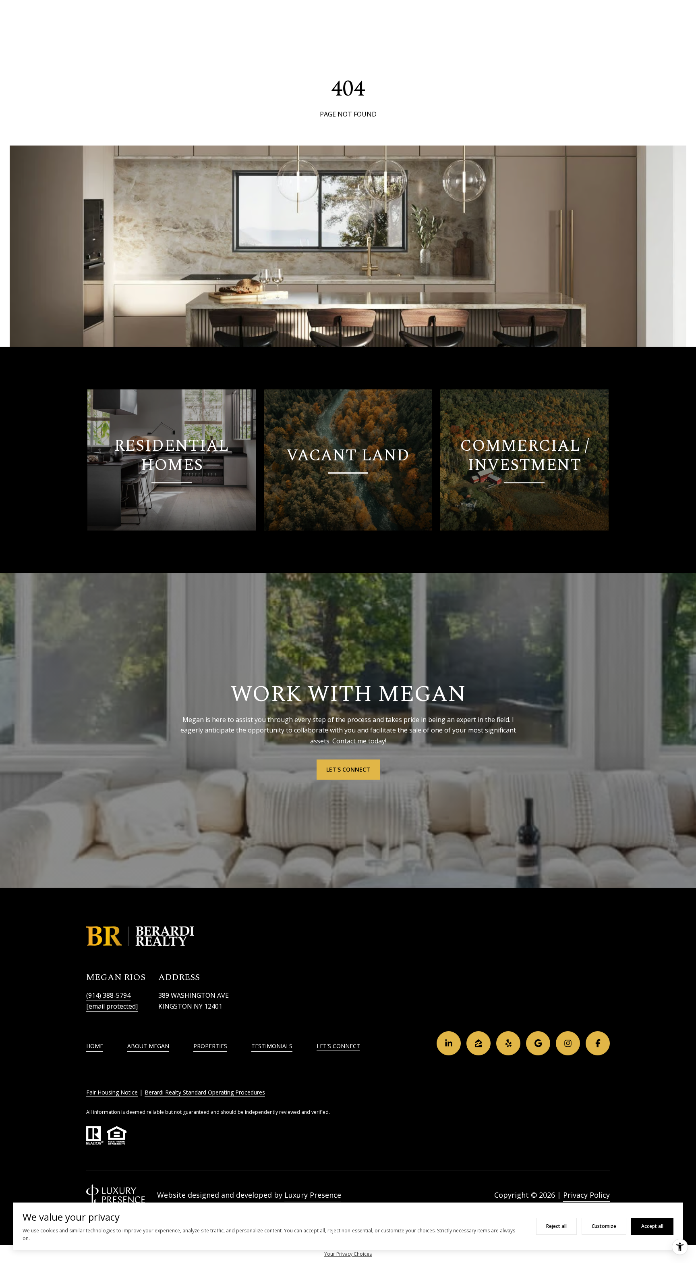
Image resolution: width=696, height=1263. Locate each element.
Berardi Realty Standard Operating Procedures (205, 1092)
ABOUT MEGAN (148, 1046)
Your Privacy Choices (348, 1254)
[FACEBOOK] (598, 1043)
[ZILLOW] (478, 1043)
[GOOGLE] (538, 1043)
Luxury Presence (312, 1195)
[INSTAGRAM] (568, 1043)
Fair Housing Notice (112, 1092)
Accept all (652, 1226)
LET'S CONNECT (338, 1046)
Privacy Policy (586, 1195)
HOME (94, 1046)
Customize (604, 1226)
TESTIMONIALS (271, 1046)
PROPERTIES (210, 1046)
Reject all (556, 1226)
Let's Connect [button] (348, 769)
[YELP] (508, 1043)
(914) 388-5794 (108, 995)
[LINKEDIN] (449, 1043)
